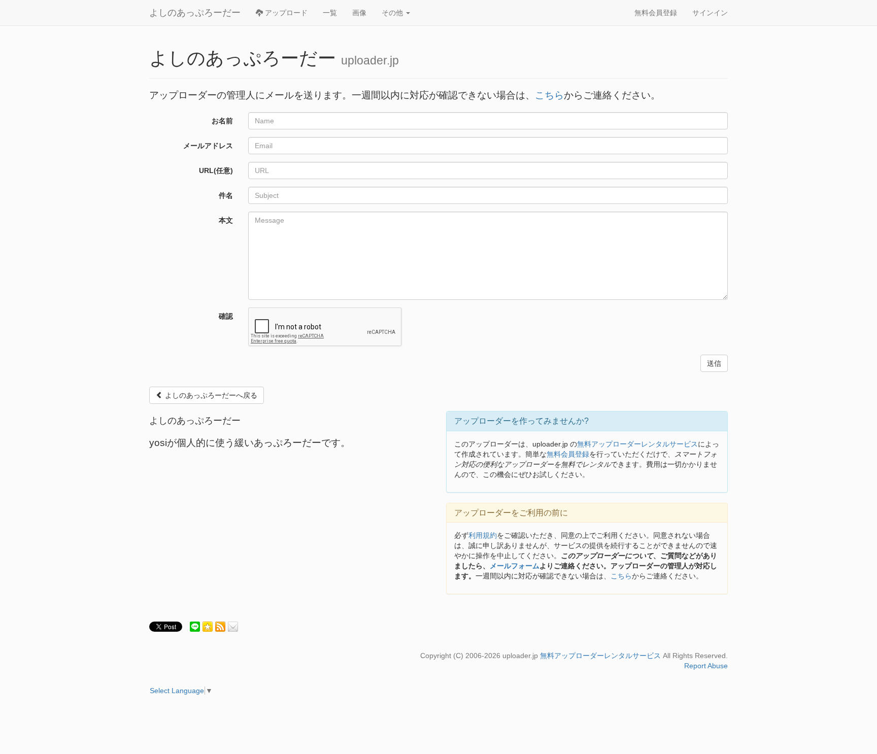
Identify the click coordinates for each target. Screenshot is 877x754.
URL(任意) (216, 170)
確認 (226, 316)
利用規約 (482, 535)
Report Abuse (706, 666)
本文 (226, 220)
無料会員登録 (655, 13)
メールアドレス (208, 146)
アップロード (285, 13)
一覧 (330, 13)
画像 (359, 13)
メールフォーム (514, 566)
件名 (226, 195)
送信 (714, 363)
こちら (549, 95)
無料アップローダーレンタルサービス (637, 444)
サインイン (710, 13)
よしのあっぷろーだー (195, 13)
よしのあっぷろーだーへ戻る (210, 395)
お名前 (222, 121)
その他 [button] (393, 13)
